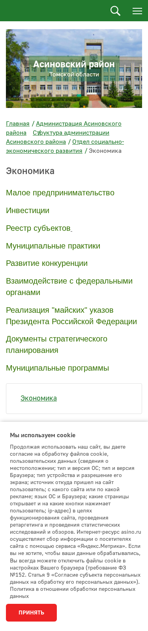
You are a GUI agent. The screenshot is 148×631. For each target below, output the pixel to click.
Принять (31, 612)
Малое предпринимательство (60, 192)
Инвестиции (27, 210)
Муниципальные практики (53, 245)
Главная (18, 124)
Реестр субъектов (38, 228)
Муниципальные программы (57, 368)
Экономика (39, 398)
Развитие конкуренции (47, 263)
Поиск (115, 11)
